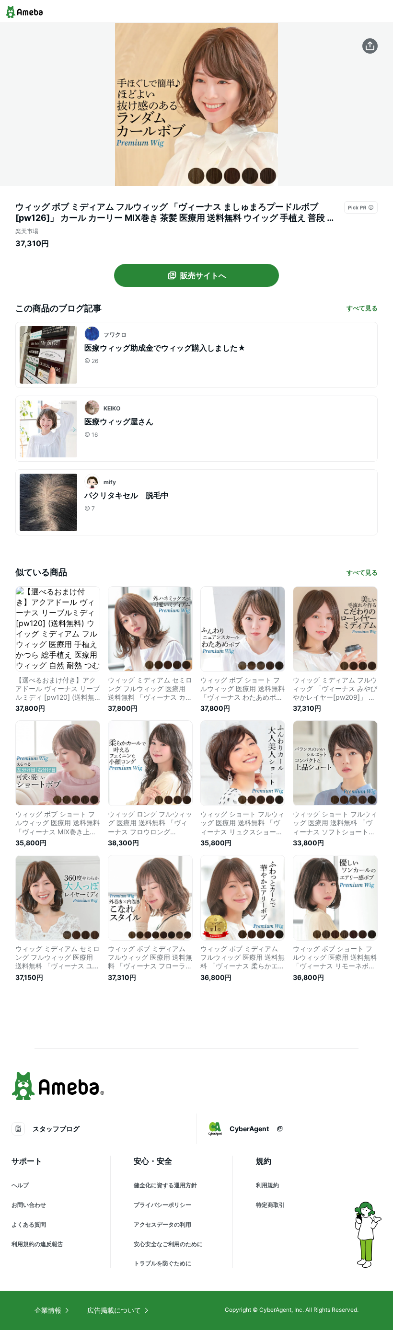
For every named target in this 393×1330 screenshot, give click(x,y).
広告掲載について (114, 1310)
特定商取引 (270, 1204)
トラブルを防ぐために (162, 1263)
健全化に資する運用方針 (165, 1185)
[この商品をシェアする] (370, 46)
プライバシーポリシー (162, 1204)
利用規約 (267, 1185)
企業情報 (48, 1310)
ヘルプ (20, 1185)
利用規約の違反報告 (37, 1244)
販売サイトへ (203, 275)
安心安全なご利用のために (168, 1244)
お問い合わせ (29, 1204)
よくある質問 (29, 1224)
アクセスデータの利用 (162, 1224)
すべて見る (362, 308)
